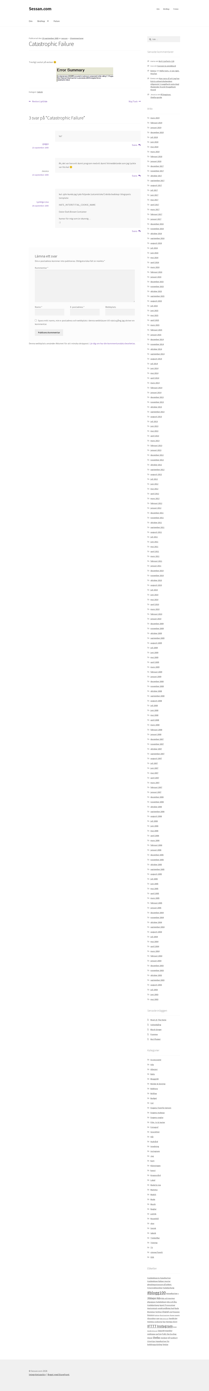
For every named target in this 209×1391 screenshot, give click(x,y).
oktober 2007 (156, 749)
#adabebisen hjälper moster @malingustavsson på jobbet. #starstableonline (159, 1284)
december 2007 (157, 739)
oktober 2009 (156, 633)
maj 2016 (154, 257)
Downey (176, 1312)
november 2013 (157, 402)
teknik (40, 92)
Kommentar (41, 267)
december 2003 (157, 965)
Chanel (165, 1311)
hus (164, 1322)
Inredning (154, 1146)
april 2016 (154, 262)
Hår (152, 1136)
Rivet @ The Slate (158, 1020)
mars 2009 (154, 667)
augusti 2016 (156, 243)
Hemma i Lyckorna (154, 1322)
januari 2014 (155, 392)
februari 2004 (156, 956)
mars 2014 (154, 383)
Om (158, 9)
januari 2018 (155, 161)
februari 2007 (156, 787)
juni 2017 (154, 195)
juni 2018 (154, 142)
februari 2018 (156, 156)
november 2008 (157, 686)
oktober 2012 (156, 464)
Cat (152, 1103)
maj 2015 (154, 315)
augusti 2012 (156, 474)
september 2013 (157, 411)
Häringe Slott (171, 1322)
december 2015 (157, 281)
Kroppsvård (155, 1175)
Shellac (156, 1337)
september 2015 (157, 296)
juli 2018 (154, 137)
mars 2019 (154, 118)
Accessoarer (155, 1059)
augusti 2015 (156, 301)
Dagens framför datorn (160, 1108)
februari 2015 (156, 330)
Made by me (155, 1185)
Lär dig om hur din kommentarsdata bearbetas (112, 343)
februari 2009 (156, 672)
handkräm (173, 1318)
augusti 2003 (156, 985)
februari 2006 (156, 845)
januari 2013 (155, 450)
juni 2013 (154, 426)
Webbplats (110, 307)
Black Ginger (156, 1029)
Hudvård (154, 1141)
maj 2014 (154, 373)
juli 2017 (154, 190)
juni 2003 (154, 994)
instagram (155, 1151)
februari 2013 (156, 445)
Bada (177, 1308)
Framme (154, 1034)
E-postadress (77, 307)
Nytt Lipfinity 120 (166, 61)
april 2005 (154, 893)
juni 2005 (154, 883)
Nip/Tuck (133, 101)
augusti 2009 (156, 643)
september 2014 (157, 354)
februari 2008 (156, 729)
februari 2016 (156, 272)
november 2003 (157, 970)
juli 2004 (154, 936)
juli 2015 (154, 306)
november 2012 (157, 460)
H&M (157, 1319)
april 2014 (154, 378)
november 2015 (157, 286)
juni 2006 (154, 826)
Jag (152, 1156)
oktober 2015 (156, 291)
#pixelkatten (172, 1293)
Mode (152, 1199)
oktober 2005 (156, 864)
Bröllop (166, 9)
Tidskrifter (155, 1238)
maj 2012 (154, 488)
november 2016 (157, 228)
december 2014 (157, 339)
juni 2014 (154, 368)
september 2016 (157, 238)
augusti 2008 (156, 700)
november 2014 (157, 344)
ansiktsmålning (164, 1308)
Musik (153, 1204)
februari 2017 (156, 214)
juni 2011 (154, 541)
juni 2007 (154, 768)
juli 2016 (154, 248)
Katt (152, 1160)
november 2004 (157, 917)
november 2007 (157, 744)
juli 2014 (154, 363)
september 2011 (157, 527)
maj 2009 (154, 657)
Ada (152, 1064)
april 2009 (154, 662)
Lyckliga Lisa (43, 201)
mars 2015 (154, 325)
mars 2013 (154, 440)
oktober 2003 (156, 975)
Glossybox (151, 1318)
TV (151, 1247)
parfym (159, 1334)
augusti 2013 (156, 416)
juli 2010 (154, 590)
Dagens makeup (157, 1112)
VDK (152, 1257)
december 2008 (157, 681)
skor (152, 1223)
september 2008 (157, 696)
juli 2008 (154, 705)
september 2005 (157, 869)
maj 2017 (154, 199)
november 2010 (157, 575)
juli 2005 (154, 879)
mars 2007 (154, 782)
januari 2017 (155, 219)
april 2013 (154, 436)
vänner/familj (156, 1252)
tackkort (174, 1338)
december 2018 (157, 132)
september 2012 (157, 469)
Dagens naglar (156, 1117)
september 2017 (157, 180)
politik (153, 1214)
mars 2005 (154, 898)
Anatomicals (152, 1308)
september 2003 (157, 980)
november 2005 (157, 859)
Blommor (151, 1312)
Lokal (152, 1180)
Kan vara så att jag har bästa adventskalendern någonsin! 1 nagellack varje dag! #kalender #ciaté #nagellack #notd (164, 84)
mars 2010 (154, 609)
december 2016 (157, 224)
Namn (38, 307)
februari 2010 (156, 614)
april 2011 (154, 551)
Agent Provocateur (167, 1305)
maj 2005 (154, 888)
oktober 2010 (156, 580)
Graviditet (155, 1132)
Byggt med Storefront (58, 1374)
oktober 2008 (156, 691)
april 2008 (154, 720)
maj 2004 (154, 941)
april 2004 (154, 946)
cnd (171, 1312)
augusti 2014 (156, 359)
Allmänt (154, 1069)
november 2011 (157, 517)
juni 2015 (154, 310)
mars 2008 (154, 725)
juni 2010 (154, 594)
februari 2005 (156, 903)
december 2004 (157, 912)
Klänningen (155, 1165)
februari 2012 (156, 503)
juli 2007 (154, 763)
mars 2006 (154, 840)
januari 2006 (155, 850)
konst (153, 1170)
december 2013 (157, 397)
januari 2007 (155, 792)
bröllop (159, 1312)
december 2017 (157, 166)
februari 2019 (156, 122)
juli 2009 (154, 647)
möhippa (151, 1334)
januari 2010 (155, 618)
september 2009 (157, 638)
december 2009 (157, 623)
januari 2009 (155, 676)
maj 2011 (154, 546)
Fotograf (154, 1127)
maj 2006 (154, 830)
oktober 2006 (156, 806)
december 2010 (157, 570)
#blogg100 (156, 1292)
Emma (153, 70)
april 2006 (154, 835)
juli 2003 (154, 989)
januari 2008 (155, 734)
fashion (157, 1315)
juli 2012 (154, 479)
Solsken (164, 1338)
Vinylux (165, 1344)
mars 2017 (154, 209)
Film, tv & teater (157, 1122)
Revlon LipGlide (39, 101)
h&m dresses (164, 1319)
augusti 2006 (156, 816)
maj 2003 (154, 999)
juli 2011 (154, 537)
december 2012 (157, 455)
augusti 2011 (156, 532)
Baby (152, 1074)
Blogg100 (154, 1079)
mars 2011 (154, 556)
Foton (175, 9)
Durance (150, 1315)
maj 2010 (154, 599)
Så (169, 1338)
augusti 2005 (156, 874)
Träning (153, 1242)
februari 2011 (156, 561)
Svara (134, 145)
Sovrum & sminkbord (166, 66)
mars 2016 (154, 267)
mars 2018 (154, 151)
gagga (46, 143)
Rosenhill (154, 1218)
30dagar (151, 1298)
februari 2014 (156, 387)
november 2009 (157, 628)
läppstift (161, 1330)
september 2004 (157, 927)
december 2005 (157, 855)
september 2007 (157, 753)
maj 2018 (154, 147)
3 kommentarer (76, 38)
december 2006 (157, 797)
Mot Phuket (155, 1039)
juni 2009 (154, 652)
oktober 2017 (156, 175)
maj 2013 (154, 431)
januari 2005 (155, 907)
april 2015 (154, 320)
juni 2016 (154, 253)
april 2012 (154, 493)
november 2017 (157, 171)
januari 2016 (155, 277)
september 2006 (157, 811)
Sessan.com (40, 9)
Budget (153, 1098)
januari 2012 (155, 508)
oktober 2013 (156, 407)
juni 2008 (154, 710)
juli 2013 (154, 421)
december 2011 (157, 513)
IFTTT (152, 1326)
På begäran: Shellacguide (160, 96)
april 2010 (154, 604)
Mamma (154, 1189)
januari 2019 (155, 127)
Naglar (153, 1209)
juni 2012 (154, 484)
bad (172, 1308)
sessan (64, 38)
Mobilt (153, 1194)
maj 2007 (154, 773)
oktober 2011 (156, 522)
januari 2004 (155, 960)
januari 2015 (155, 334)
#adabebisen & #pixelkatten (159, 1278)
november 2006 (157, 802)
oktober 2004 (156, 922)
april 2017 (154, 204)
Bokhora (154, 1088)
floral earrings (165, 1315)
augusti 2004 (156, 932)
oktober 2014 (156, 349)
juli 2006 (154, 821)
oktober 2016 (156, 233)
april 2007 (154, 778)
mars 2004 (154, 951)
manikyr (168, 1330)
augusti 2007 (156, 758)
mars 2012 (154, 498)
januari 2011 (155, 566)
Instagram (165, 1326)
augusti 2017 (156, 185)
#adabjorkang (168, 1288)
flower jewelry (175, 1315)
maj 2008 (154, 715)
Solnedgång (155, 1024)
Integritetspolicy (37, 1374)
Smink (153, 1228)
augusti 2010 (156, 585)
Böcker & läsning (157, 1083)
